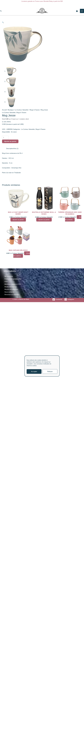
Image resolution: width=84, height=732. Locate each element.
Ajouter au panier (10, 141)
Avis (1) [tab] (16, 148)
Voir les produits (73, 218)
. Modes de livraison (10, 287)
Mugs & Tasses (35, 110)
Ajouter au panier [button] (18, 219)
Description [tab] (10, 148)
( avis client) (6, 121)
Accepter (34, 371)
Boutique (11, 110)
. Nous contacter (9, 292)
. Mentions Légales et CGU (12, 284)
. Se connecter (8, 276)
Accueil (4, 110)
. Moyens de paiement (11, 289)
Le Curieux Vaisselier (21, 110)
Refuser (50, 371)
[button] (1, 11)
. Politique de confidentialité (12, 279)
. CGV (6, 281)
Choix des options (21, 254)
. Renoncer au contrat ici (12, 294)
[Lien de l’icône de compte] (77, 11)
